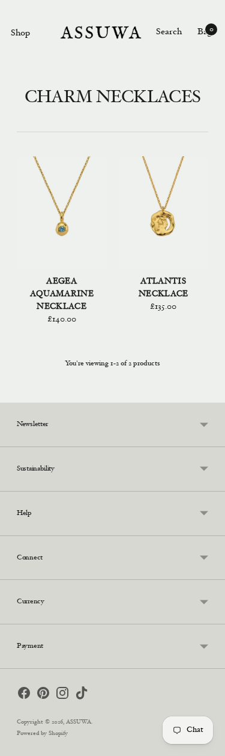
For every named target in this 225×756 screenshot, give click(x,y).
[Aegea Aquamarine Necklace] (62, 212)
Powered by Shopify (42, 734)
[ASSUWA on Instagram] (62, 695)
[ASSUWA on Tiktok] (81, 695)
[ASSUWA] (101, 32)
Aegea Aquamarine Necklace (62, 294)
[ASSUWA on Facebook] (24, 695)
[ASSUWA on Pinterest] (43, 695)
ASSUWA (78, 722)
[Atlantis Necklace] (164, 212)
